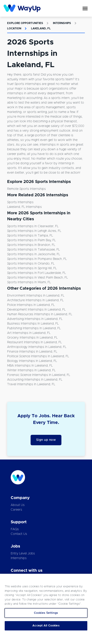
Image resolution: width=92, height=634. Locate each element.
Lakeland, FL (41, 28)
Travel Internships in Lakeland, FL (31, 384)
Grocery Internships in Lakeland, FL (32, 337)
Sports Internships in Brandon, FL (31, 245)
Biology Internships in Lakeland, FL (32, 361)
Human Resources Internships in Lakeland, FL (39, 314)
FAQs (15, 529)
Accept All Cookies (45, 625)
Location (14, 28)
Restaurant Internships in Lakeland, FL (34, 342)
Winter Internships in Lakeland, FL (31, 370)
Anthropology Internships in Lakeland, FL (36, 347)
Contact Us (19, 534)
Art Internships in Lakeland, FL (28, 333)
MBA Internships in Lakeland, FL (30, 365)
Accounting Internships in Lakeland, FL (34, 379)
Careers (16, 509)
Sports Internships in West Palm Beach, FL (37, 277)
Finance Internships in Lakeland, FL (32, 351)
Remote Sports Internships (26, 189)
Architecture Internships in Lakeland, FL (35, 300)
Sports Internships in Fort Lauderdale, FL (36, 273)
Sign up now (46, 439)
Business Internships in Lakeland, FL (33, 323)
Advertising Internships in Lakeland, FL (35, 319)
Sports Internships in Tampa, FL (30, 235)
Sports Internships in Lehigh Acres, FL (34, 231)
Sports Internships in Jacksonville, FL (33, 254)
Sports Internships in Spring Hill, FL (32, 268)
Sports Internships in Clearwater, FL (33, 226)
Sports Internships (20, 202)
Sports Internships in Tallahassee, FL (33, 249)
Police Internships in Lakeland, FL (31, 305)
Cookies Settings (46, 613)
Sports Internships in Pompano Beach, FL (37, 259)
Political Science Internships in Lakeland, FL (38, 356)
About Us (18, 505)
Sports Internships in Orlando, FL (30, 263)
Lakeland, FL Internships (24, 207)
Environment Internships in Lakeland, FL (35, 295)
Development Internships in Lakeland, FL (36, 309)
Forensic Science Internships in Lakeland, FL (38, 375)
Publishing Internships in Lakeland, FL (34, 328)
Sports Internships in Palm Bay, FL (31, 240)
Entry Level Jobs (23, 553)
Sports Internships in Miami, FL (29, 282)
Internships (62, 23)
